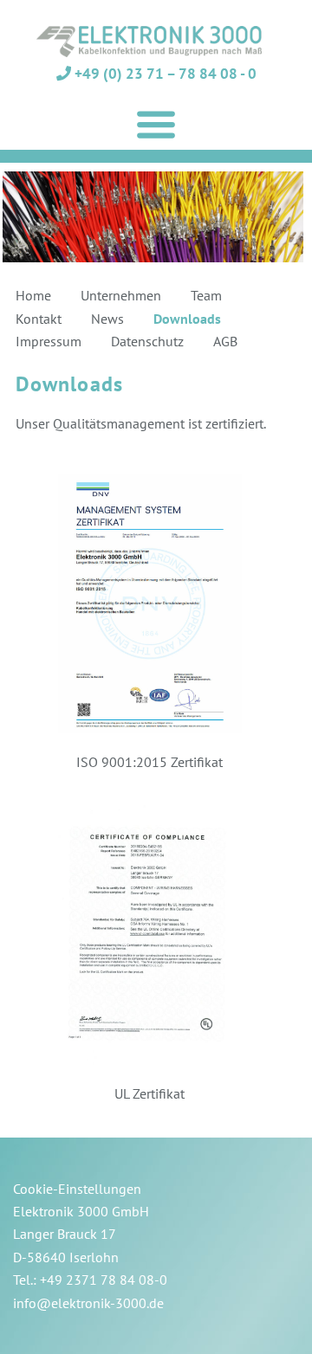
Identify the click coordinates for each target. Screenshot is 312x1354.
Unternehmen (121, 295)
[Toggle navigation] (156, 125)
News (107, 318)
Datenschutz (147, 341)
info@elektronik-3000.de (88, 1303)
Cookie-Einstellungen (77, 1188)
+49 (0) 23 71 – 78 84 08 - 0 (164, 73)
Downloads (187, 318)
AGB (225, 341)
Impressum (48, 341)
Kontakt (39, 318)
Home (33, 295)
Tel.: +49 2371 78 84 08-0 (90, 1279)
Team (206, 295)
